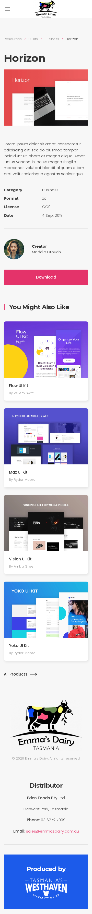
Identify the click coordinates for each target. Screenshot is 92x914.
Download (46, 277)
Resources (13, 39)
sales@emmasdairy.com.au (52, 831)
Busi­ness (51, 39)
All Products (16, 674)
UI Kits (33, 39)
